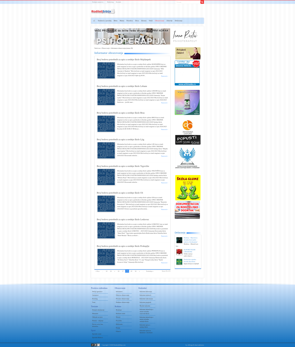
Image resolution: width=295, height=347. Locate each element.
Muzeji (118, 317)
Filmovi (118, 331)
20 (111, 271)
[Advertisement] (82, 51)
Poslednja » (149, 271)
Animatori (95, 295)
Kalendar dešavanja (146, 291)
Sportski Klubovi (97, 337)
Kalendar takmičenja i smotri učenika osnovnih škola (146, 311)
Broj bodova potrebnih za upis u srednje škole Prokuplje (123, 246)
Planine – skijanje (97, 320)
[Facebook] (95, 345)
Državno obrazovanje (122, 295)
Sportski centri (96, 334)
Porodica (130, 21)
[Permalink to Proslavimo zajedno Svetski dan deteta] (179, 264)
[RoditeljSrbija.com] (103, 12)
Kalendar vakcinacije (146, 299)
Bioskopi (119, 310)
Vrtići (151, 21)
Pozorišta (119, 320)
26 (118, 271)
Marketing (110, 2)
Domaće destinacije (98, 310)
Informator (119, 291)
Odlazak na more (97, 317)
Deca (137, 21)
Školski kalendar (145, 306)
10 (106, 271)
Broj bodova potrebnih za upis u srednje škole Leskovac (123, 219)
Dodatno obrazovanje (122, 302)
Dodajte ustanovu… (98, 2)
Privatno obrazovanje (122, 299)
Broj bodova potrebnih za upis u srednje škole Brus (121, 113)
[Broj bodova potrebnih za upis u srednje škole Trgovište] (106, 185)
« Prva (97, 271)
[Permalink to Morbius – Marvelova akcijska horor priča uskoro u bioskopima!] (179, 243)
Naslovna (97, 48)
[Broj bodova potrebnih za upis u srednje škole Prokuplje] (106, 265)
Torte (93, 302)
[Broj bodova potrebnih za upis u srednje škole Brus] (106, 132)
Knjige (118, 328)
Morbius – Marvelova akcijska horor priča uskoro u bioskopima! (190, 240)
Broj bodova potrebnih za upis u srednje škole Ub (120, 193)
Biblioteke (119, 324)
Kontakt (118, 2)
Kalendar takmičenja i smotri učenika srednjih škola (146, 319)
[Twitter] (98, 345)
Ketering (95, 299)
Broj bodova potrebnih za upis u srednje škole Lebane (122, 86)
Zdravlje (170, 21)
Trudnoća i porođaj (104, 21)
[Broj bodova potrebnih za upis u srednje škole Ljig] (106, 158)
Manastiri (95, 313)
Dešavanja (178, 21)
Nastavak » (164, 76)
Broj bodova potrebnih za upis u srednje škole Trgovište (123, 166)
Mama (122, 21)
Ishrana (143, 21)
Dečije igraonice (97, 291)
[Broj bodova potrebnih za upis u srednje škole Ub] (106, 212)
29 (131, 271)
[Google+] (92, 345)
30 (135, 271)
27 (123, 271)
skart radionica (199, 345)
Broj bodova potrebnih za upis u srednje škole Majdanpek (124, 59)
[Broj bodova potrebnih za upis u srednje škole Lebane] (106, 105)
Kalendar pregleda (145, 302)
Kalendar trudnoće (145, 295)
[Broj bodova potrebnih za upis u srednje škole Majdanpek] (106, 78)
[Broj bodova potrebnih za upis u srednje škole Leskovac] (106, 238)
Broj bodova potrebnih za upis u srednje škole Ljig (120, 139)
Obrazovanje (159, 21)
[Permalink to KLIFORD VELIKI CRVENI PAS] (179, 254)
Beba (115, 21)
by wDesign (189, 345)
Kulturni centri (120, 313)
